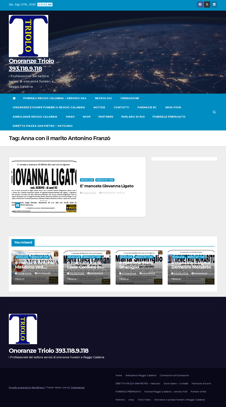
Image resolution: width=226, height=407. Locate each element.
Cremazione (129, 98)
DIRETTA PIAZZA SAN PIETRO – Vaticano (43, 125)
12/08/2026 (25, 273)
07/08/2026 (129, 273)
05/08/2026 (181, 273)
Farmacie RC (147, 107)
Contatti (121, 107)
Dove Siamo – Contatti (176, 383)
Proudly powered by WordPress (26, 387)
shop (87, 116)
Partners (106, 116)
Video (70, 116)
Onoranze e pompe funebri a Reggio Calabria (49, 107)
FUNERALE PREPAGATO (169, 116)
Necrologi (103, 98)
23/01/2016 (90, 193)
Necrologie (87, 180)
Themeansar (77, 387)
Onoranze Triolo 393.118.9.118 (48, 350)
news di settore (104, 180)
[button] (214, 112)
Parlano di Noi (133, 116)
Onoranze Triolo (113, 193)
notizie (99, 107)
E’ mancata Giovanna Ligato (106, 186)
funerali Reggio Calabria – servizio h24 (55, 98)
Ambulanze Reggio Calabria (35, 116)
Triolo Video (144, 399)
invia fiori (173, 107)
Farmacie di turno (201, 383)
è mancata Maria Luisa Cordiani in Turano (84, 267)
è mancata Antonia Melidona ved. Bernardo (34, 267)
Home (119, 375)
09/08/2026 (77, 273)
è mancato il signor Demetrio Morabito (191, 265)
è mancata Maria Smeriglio (136, 265)
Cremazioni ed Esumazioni (174, 375)
